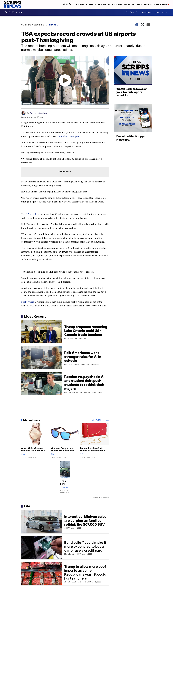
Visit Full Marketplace (100, 420)
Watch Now (160, 4)
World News (115, 4)
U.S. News (79, 4)
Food (138, 12)
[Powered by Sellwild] (105, 497)
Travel (53, 24)
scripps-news (13, 12)
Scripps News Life (32, 24)
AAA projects (32, 214)
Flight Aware (27, 301)
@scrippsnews (21, 12)
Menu (65, 4)
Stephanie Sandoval (38, 113)
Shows (147, 4)
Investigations (133, 4)
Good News (146, 12)
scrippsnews (6, 12)
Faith (132, 12)
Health (102, 4)
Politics (91, 4)
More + (164, 12)
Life (126, 12)
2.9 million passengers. (68, 136)
